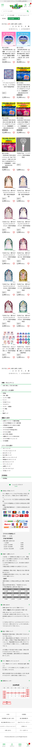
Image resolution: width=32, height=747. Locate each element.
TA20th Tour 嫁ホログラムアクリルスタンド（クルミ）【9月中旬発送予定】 (9, 225)
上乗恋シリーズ (6, 466)
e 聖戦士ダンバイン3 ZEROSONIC (11, 436)
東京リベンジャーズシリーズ (10, 457)
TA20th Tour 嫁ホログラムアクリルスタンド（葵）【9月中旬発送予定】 (23, 193)
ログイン (25, 6)
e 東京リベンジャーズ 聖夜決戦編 (11, 421)
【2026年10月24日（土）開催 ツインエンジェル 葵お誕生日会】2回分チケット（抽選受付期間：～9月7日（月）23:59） (23, 53)
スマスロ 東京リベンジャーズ (10, 438)
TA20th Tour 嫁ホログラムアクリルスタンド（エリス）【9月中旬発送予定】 (9, 318)
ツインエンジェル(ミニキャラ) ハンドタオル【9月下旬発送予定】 (9, 85)
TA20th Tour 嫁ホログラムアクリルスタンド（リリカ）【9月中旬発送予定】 (23, 287)
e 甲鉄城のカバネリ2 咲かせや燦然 (11, 425)
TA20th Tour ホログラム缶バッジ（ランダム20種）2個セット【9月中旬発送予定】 (23, 350)
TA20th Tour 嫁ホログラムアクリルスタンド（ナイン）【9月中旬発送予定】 (9, 256)
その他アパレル (6, 402)
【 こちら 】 (18, 612)
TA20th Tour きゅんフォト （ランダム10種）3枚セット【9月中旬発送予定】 (9, 350)
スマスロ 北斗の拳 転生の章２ (10, 429)
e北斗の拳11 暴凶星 (8, 434)
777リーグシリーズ (7, 464)
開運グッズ (5, 413)
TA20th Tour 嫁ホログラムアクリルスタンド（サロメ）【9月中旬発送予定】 (23, 318)
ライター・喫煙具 (7, 406)
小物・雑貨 (5, 395)
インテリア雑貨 (6, 397)
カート (30, 5)
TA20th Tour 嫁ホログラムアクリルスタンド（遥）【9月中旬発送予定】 (9, 193)
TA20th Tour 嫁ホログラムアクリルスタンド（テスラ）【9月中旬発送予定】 (23, 225)
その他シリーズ (6, 470)
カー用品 (5, 408)
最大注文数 (5, 47)
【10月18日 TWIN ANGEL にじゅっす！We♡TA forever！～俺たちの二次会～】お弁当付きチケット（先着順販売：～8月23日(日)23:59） (9, 160)
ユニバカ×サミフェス (8, 468)
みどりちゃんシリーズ (8, 462)
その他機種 (5, 441)
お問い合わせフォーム (8, 607)
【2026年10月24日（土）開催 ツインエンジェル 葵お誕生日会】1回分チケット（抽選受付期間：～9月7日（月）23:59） (9, 53)
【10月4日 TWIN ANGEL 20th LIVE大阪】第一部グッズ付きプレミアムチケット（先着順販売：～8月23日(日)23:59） (23, 89)
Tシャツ (5, 400)
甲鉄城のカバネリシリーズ (9, 459)
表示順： (4, 18)
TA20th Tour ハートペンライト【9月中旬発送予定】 (23, 155)
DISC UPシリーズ (7, 453)
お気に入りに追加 (13, 62)
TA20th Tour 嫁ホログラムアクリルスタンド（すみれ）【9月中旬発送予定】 (9, 287)
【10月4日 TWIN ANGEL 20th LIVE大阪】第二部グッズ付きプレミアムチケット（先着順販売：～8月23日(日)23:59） (9, 124)
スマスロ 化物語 (7, 432)
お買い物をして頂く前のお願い (10, 385)
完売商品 (5, 478)
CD (3, 411)
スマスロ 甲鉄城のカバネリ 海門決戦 (12, 423)
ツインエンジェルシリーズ (9, 450)
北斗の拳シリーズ (7, 455)
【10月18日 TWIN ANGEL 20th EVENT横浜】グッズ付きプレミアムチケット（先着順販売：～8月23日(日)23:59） (23, 124)
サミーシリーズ (6, 448)
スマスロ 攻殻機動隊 (8, 427)
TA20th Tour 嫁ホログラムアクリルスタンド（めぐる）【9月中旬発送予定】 (23, 256)
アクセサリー (6, 404)
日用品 (4, 393)
